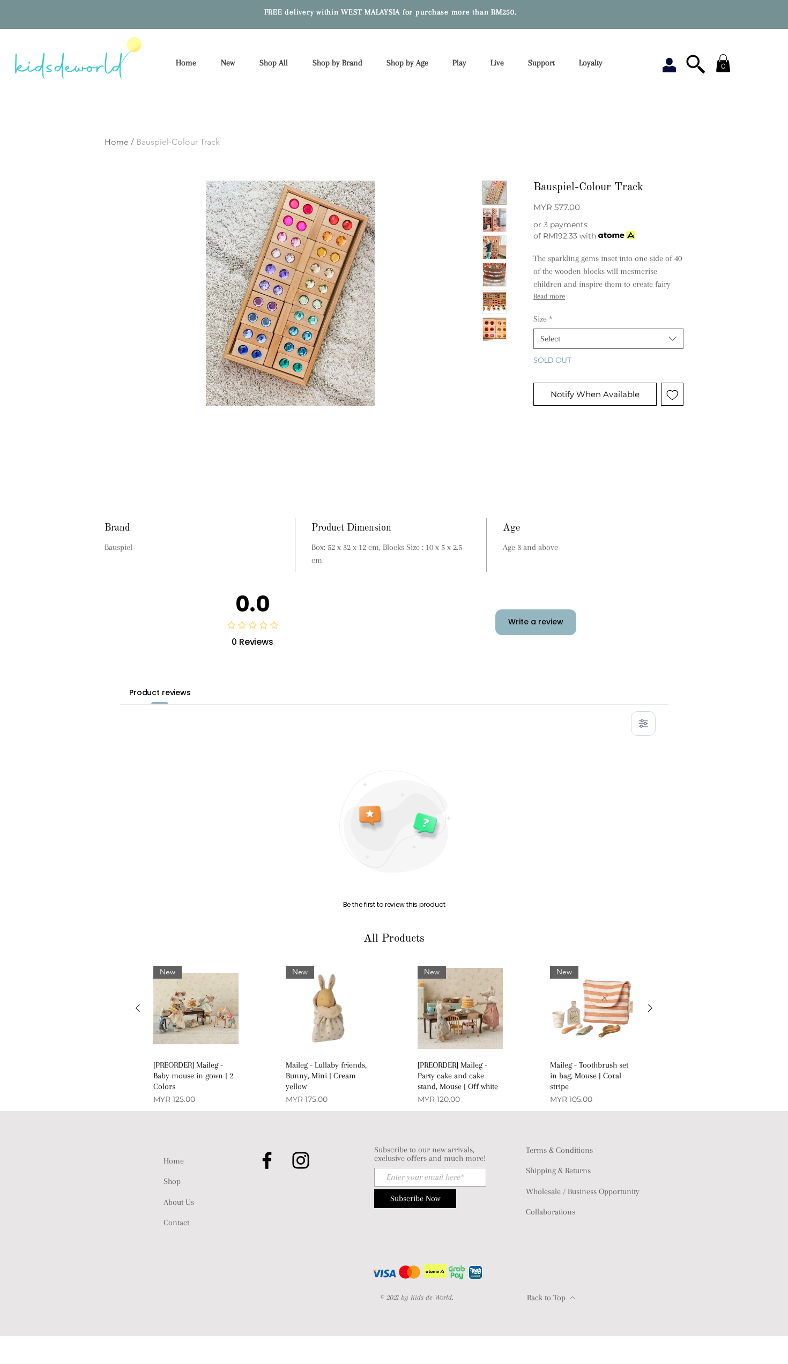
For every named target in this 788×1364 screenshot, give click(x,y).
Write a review (535, 621)
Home (117, 142)
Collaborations (550, 1212)
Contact (176, 1222)
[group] (394, 1036)
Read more (549, 296)
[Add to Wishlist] (672, 394)
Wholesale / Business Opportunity (583, 1191)
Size (543, 319)
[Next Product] (650, 1008)
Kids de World (431, 1297)
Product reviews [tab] (160, 692)
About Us (178, 1202)
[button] (341, 63)
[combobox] (608, 339)
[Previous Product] (137, 1008)
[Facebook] (267, 1160)
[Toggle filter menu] (643, 723)
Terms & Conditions (559, 1150)
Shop (172, 1181)
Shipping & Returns (558, 1170)
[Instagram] (300, 1160)
